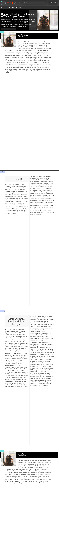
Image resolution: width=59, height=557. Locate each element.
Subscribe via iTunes (11, 28)
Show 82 (11, 8)
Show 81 (3, 8)
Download (4, 28)
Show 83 (18, 8)
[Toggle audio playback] (3, 3)
